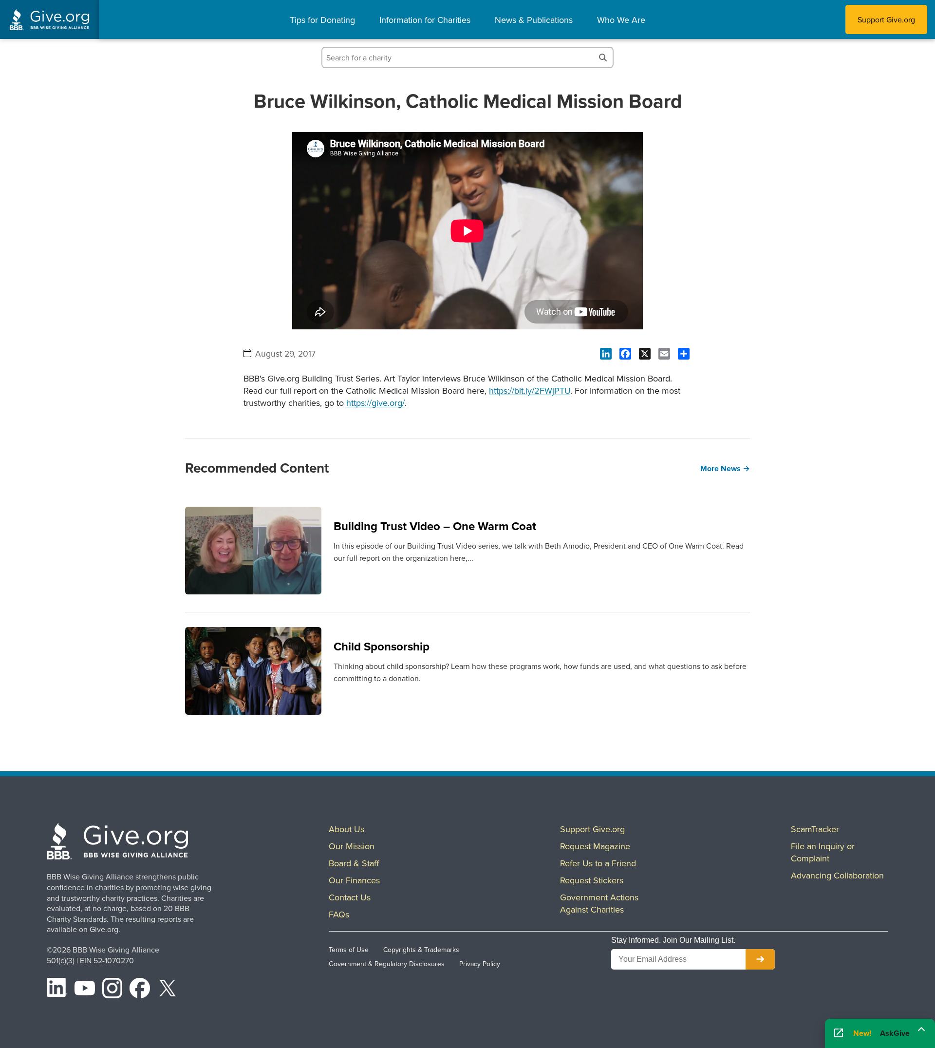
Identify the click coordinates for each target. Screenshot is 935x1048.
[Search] (603, 57)
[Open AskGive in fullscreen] (838, 1033)
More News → (725, 468)
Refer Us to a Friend (598, 863)
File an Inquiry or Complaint (823, 852)
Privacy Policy (479, 963)
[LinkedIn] (57, 989)
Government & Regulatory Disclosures (387, 963)
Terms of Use (349, 949)
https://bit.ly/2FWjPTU (529, 390)
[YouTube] (85, 989)
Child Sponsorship (382, 646)
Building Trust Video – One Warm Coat (435, 525)
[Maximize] (921, 1030)
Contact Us (350, 897)
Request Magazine (595, 846)
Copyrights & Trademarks (421, 949)
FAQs (339, 914)
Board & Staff (354, 863)
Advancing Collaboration (837, 875)
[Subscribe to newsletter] (760, 959)
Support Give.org (886, 19)
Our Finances (354, 880)
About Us (346, 829)
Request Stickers (591, 880)
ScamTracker (815, 829)
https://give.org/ (375, 403)
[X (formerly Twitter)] (167, 989)
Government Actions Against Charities (599, 903)
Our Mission (351, 846)
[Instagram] (112, 989)
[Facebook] (140, 989)
